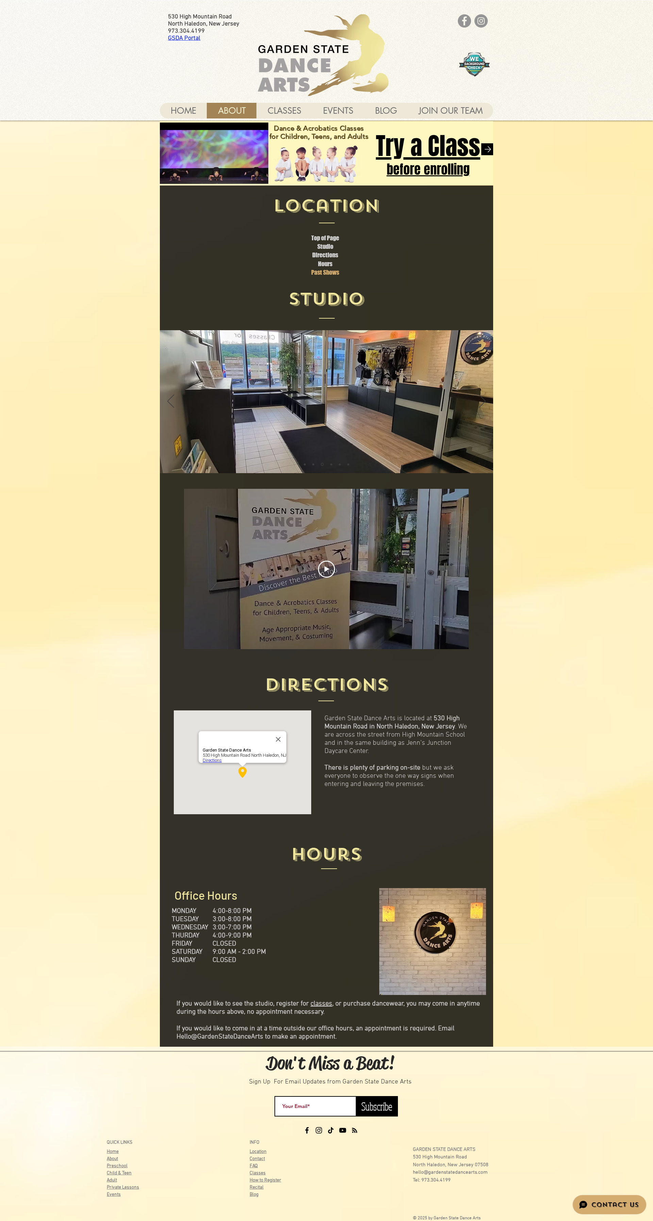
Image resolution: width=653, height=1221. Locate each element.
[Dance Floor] (340, 464)
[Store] (330, 464)
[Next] (482, 402)
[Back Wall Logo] (348, 464)
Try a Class (428, 146)
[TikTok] (330, 1130)
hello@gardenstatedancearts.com (450, 1172)
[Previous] (170, 402)
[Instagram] (481, 21)
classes (321, 1004)
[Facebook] (464, 21)
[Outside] (305, 464)
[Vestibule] (313, 464)
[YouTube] (342, 1130)
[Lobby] (322, 464)
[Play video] (326, 569)
